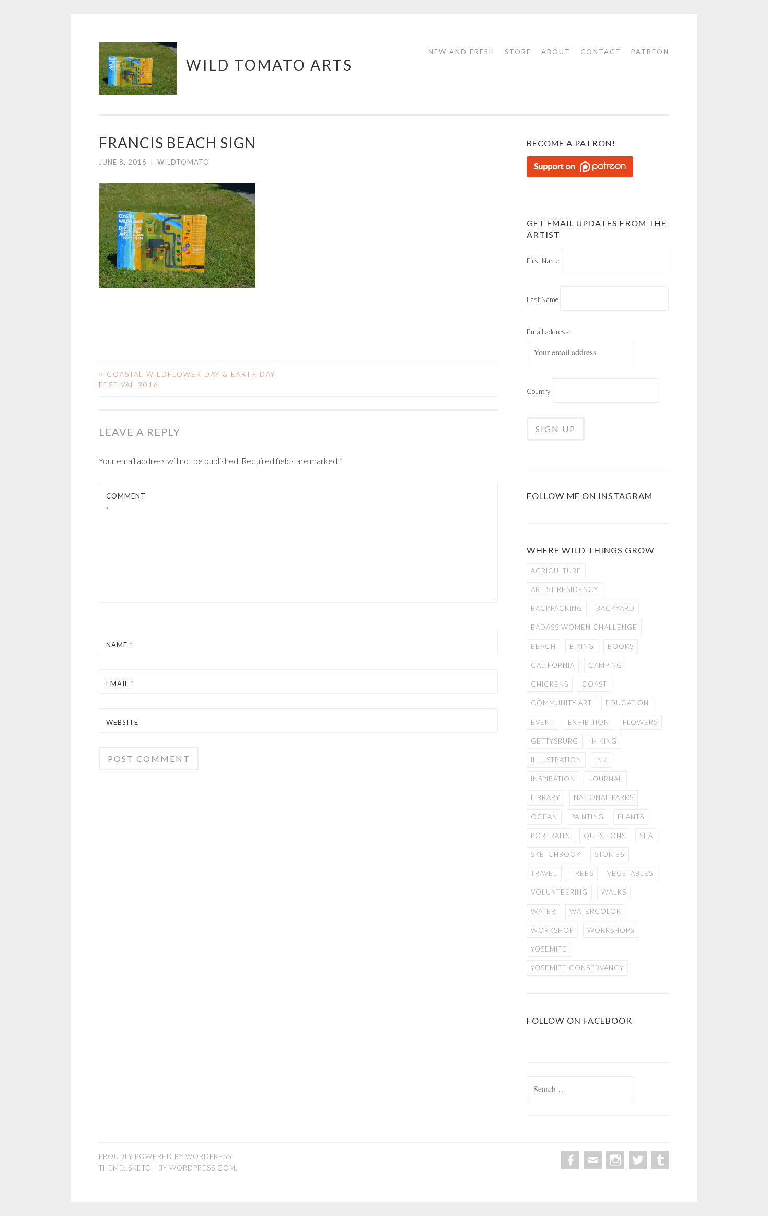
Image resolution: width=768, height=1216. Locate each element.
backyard (615, 608)
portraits (550, 835)
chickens (549, 684)
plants (631, 817)
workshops (610, 930)
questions (605, 835)
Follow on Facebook (579, 1020)
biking (581, 646)
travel (544, 873)
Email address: (549, 332)
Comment (126, 503)
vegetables (630, 873)
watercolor (595, 911)
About (556, 52)
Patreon (650, 52)
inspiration (553, 778)
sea (646, 835)
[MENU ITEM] (569, 1160)
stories (609, 854)
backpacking (557, 608)
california (553, 665)
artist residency (564, 589)
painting (587, 817)
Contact (600, 52)
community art (561, 703)
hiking (604, 741)
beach (543, 646)
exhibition (588, 722)
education (627, 703)
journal (606, 778)
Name (119, 645)
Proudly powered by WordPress (165, 1156)
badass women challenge (584, 627)
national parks (604, 797)
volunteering (559, 892)
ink (601, 760)
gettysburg (554, 741)
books (621, 646)
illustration (556, 760)
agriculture (556, 570)
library (545, 797)
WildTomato (183, 162)
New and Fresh (461, 52)
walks (613, 892)
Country (538, 391)
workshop (552, 930)
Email (120, 683)
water (543, 911)
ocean (544, 817)
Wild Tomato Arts (269, 65)
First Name (543, 261)
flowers (640, 722)
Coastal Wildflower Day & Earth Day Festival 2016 (187, 379)
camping (605, 665)
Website (122, 722)
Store (518, 52)
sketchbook (556, 854)
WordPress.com (202, 1168)
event (542, 722)
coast (594, 684)
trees (582, 873)
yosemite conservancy (577, 968)
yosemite (549, 949)
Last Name (542, 299)
